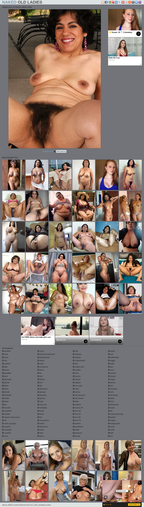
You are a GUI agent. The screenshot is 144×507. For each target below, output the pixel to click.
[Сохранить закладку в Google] (109, 2)
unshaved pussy (116, 414)
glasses (42, 392)
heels (41, 411)
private (77, 436)
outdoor (77, 405)
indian (41, 423)
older (76, 401)
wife (111, 433)
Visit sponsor (61, 151)
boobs (6, 398)
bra (5, 405)
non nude (78, 386)
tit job (112, 408)
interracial (43, 427)
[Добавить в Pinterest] (123, 2)
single (112, 379)
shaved (113, 373)
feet (40, 376)
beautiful (7, 373)
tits (111, 411)
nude (76, 389)
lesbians (78, 354)
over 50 (77, 414)
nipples (77, 383)
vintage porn (115, 423)
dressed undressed (47, 354)
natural (77, 379)
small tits (113, 389)
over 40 (77, 411)
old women (79, 398)
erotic (41, 364)
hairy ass (43, 405)
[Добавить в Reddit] (126, 2)
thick (112, 401)
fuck (41, 383)
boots (6, 401)
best (6, 376)
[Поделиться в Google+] (112, 2)
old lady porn (79, 395)
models (77, 370)
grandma (43, 395)
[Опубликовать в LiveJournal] (119, 2)
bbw (6, 367)
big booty (7, 379)
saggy (112, 360)
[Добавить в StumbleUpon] (129, 2)
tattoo (112, 398)
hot (40, 417)
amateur (7, 351)
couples (7, 427)
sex (111, 367)
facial (41, 370)
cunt (6, 436)
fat (40, 373)
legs (76, 351)
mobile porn (79, 367)
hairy (41, 401)
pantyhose (78, 427)
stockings (114, 395)
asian (6, 357)
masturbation (79, 360)
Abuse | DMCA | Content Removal (14, 505)
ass (5, 360)
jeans (41, 430)
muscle (77, 376)
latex (41, 433)
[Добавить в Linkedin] (116, 2)
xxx (111, 436)
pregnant (78, 433)
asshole (7, 364)
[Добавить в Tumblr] (133, 2)
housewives (44, 420)
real (111, 354)
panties (77, 423)
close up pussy (10, 423)
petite (76, 430)
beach (6, 370)
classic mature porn (12, 417)
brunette (7, 408)
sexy (112, 370)
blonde (7, 392)
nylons (77, 392)
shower (113, 376)
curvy (41, 351)
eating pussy (44, 357)
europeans (43, 367)
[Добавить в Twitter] (136, 2)
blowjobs (7, 395)
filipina (42, 379)
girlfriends (43, 389)
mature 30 (78, 408)
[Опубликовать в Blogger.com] (102, 2)
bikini (6, 386)
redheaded (114, 357)
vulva (112, 427)
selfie (112, 364)
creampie (8, 430)
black (6, 389)
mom (76, 373)
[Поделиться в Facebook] (106, 2)
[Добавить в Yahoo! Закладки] (139, 2)
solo (112, 392)
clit (5, 420)
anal (6, 354)
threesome (114, 405)
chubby (7, 414)
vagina (113, 420)
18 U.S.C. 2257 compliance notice (39, 505)
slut (111, 386)
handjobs (43, 408)
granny (42, 398)
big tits (6, 383)
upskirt (112, 417)
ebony (41, 360)
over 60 (77, 417)
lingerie (77, 357)
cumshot (7, 433)
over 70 (77, 420)
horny (41, 414)
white (112, 430)
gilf (40, 386)
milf (76, 364)
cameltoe (7, 411)
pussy (112, 351)
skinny (112, 383)
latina (41, 436)
